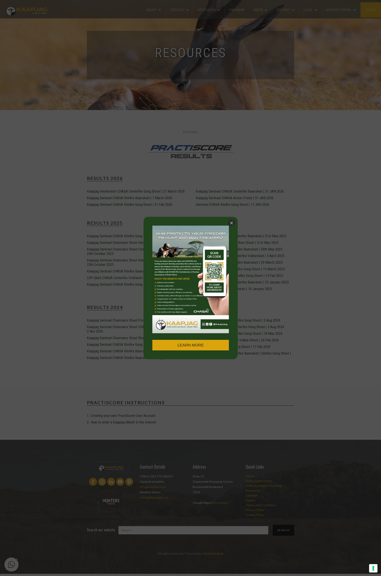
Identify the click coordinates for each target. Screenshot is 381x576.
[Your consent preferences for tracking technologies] (373, 568)
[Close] (231, 222)
